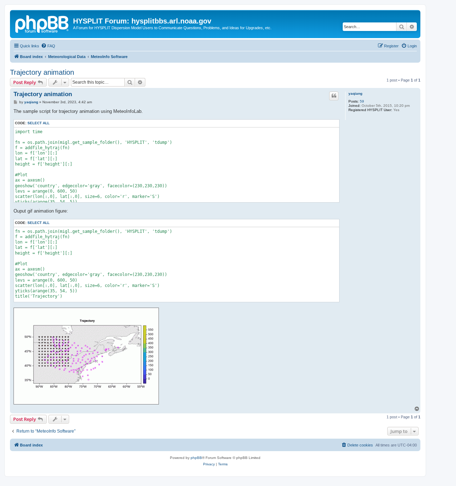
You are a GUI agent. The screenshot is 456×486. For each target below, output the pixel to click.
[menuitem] (48, 46)
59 (362, 101)
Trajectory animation (42, 72)
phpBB (196, 458)
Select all (38, 123)
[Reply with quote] (333, 96)
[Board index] (42, 23)
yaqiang (355, 93)
